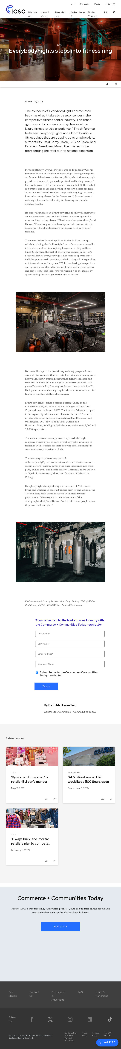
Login (72, 4)
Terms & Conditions (101, 994)
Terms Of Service (108, 1034)
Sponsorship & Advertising (59, 995)
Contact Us (84, 4)
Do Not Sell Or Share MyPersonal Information (71, 1037)
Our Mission (13, 994)
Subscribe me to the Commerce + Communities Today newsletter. (69, 674)
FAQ (80, 992)
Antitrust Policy (95, 1034)
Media (97, 4)
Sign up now (60, 926)
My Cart (108, 4)
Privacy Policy (85, 1034)
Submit (46, 686)
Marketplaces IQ (77, 14)
